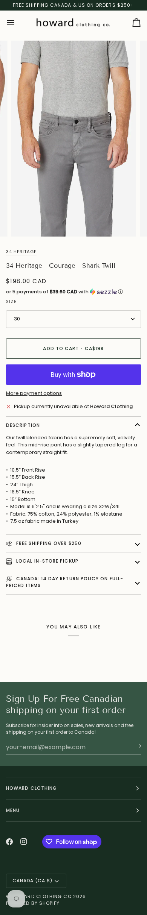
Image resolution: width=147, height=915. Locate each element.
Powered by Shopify (33, 903)
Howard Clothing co (41, 896)
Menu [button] (13, 810)
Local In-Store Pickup (46, 561)
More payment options (34, 393)
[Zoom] (25, 222)
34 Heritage (21, 252)
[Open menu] (17, 23)
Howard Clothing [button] (31, 788)
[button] (73, 291)
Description (23, 425)
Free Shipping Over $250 (48, 543)
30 (17, 318)
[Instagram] (23, 841)
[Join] (135, 746)
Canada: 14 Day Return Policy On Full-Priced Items (64, 582)
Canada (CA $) (32, 880)
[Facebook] (9, 841)
